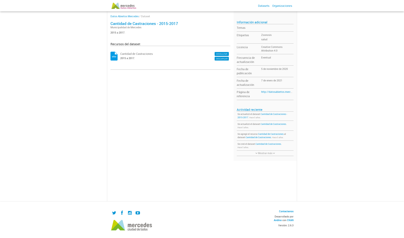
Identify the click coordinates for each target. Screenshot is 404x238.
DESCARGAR (222, 58)
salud (264, 39)
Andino (278, 220)
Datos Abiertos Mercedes (124, 16)
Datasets (263, 6)
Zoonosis (266, 35)
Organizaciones (282, 6)
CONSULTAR (221, 53)
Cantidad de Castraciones (273, 123)
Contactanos (286, 211)
